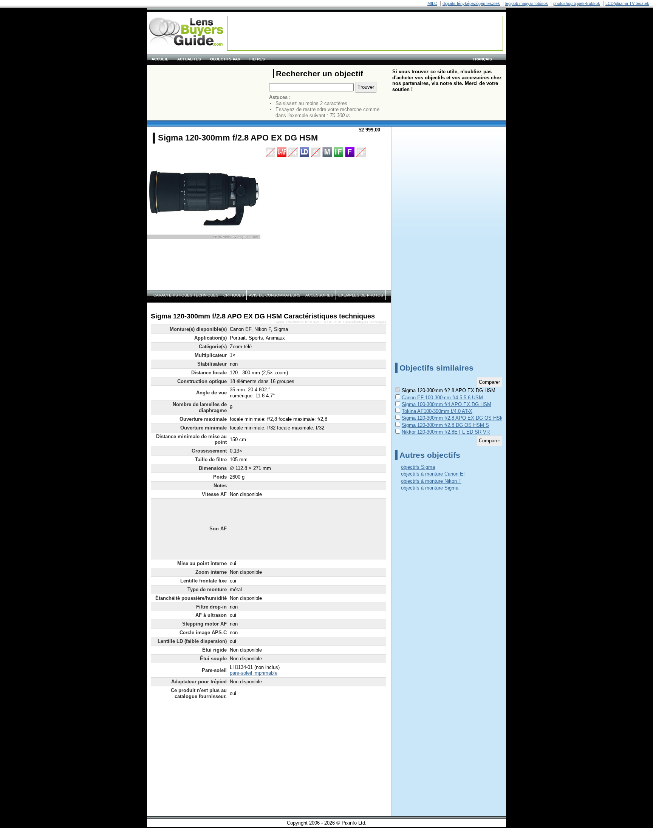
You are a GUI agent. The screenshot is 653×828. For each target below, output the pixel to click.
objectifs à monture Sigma (429, 488)
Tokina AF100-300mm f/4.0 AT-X (437, 411)
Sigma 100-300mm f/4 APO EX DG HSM (446, 404)
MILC (432, 3)
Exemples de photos (360, 295)
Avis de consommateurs (274, 295)
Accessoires (319, 295)
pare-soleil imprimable (253, 673)
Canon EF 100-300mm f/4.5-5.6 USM (442, 397)
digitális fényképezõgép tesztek (471, 3)
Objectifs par (225, 59)
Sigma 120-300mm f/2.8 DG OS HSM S (445, 425)
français (482, 59)
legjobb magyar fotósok (526, 3)
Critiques (233, 295)
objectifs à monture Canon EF (433, 474)
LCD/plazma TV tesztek (627, 3)
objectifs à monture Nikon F (431, 481)
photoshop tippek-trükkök (576, 3)
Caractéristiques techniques (185, 295)
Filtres (257, 59)
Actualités (189, 59)
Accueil (160, 59)
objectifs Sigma (418, 467)
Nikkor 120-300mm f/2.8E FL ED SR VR (446, 432)
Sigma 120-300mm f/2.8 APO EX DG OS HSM (453, 418)
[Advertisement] (365, 33)
